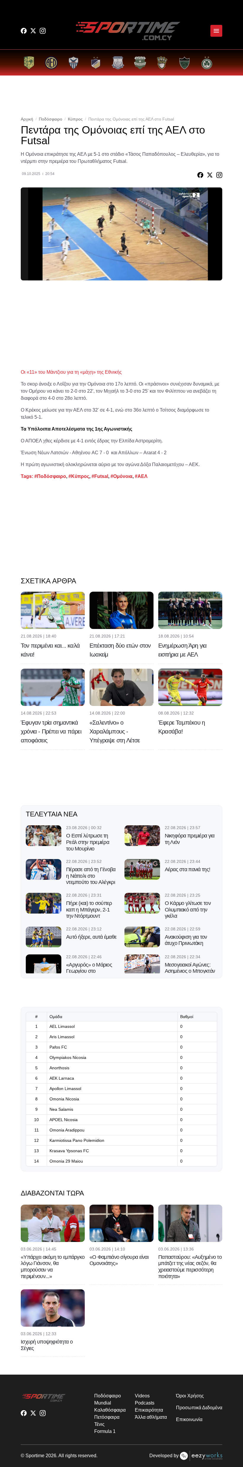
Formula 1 (104, 1431)
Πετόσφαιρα (106, 1417)
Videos (142, 1395)
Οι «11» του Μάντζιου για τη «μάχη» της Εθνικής (71, 372)
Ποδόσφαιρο (50, 119)
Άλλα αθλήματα (151, 1417)
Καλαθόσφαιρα (109, 1410)
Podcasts (144, 1402)
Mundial (102, 1402)
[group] (29, 62)
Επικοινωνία (189, 1419)
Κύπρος (75, 119)
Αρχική (27, 119)
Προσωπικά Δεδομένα (199, 1407)
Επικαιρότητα (149, 1410)
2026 (51, 1455)
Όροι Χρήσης (190, 1395)
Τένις (99, 1424)
